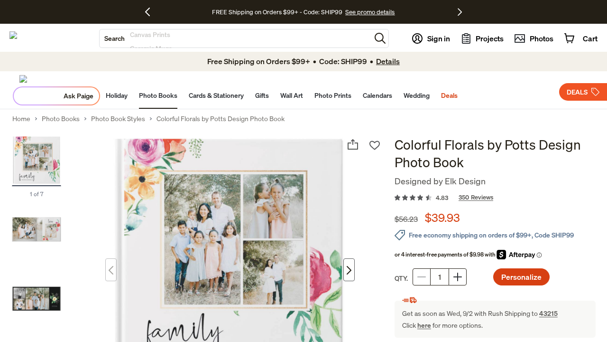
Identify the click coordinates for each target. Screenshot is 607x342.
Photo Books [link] (61, 118)
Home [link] (21, 118)
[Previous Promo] (151, 12)
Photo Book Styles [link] (118, 118)
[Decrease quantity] (421, 276)
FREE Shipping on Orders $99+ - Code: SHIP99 (277, 12)
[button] (380, 38)
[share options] (352, 144)
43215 (548, 313)
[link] (495, 198)
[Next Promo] (460, 12)
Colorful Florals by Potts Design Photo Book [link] (220, 118)
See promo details (370, 12)
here (424, 325)
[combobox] (235, 38)
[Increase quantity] (457, 276)
